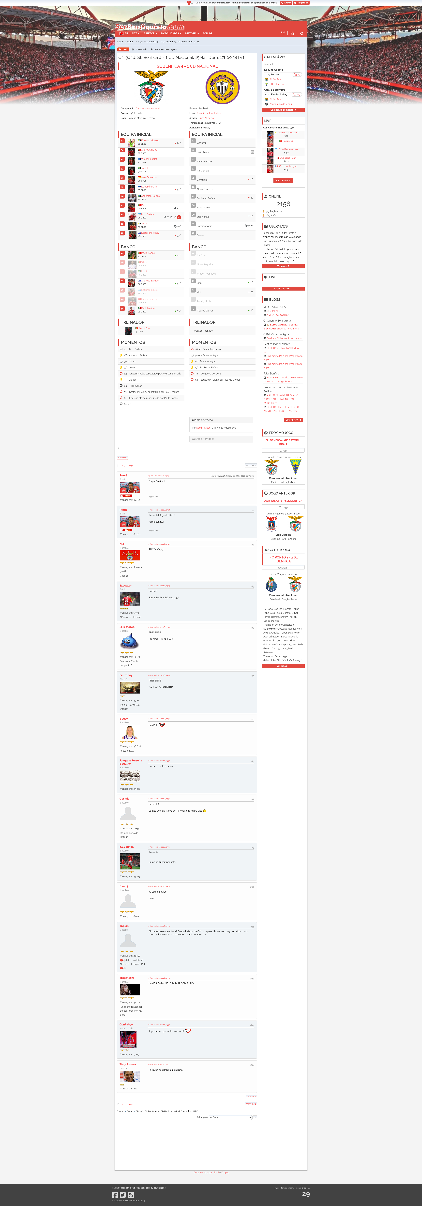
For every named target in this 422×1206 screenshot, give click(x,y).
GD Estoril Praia (278, 84)
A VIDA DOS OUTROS (278, 315)
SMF (216, 1172)
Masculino (269, 64)
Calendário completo (282, 109)
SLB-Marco (127, 627)
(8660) (284, 568)
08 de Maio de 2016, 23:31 (159, 978)
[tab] (221, 420)
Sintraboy (126, 675)
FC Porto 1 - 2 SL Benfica (284, 559)
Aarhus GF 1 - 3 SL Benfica (283, 500)
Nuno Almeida (206, 118)
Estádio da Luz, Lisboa (209, 113)
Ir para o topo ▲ (303, 1188)
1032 (130, 465)
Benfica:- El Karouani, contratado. (284, 338)
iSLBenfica (127, 846)
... (127, 465)
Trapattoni (127, 977)
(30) (285, 450)
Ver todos (282, 666)
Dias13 (124, 886)
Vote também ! (283, 180)
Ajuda (277, 1188)
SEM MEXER (273, 311)
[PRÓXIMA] (244, 465)
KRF (122, 543)
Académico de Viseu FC (282, 104)
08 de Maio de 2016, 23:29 (159, 544)
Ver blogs (292, 420)
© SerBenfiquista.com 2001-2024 (128, 1200)
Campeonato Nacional (148, 108)
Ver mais (281, 266)
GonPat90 (126, 1024)
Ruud (123, 475)
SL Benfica (275, 79)
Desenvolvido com (204, 1172)
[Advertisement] (222, 26)
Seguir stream (281, 288)
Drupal (225, 1172)
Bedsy (124, 718)
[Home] (149, 22)
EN (126, 33)
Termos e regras (287, 1188)
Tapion (124, 926)
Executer (126, 585)
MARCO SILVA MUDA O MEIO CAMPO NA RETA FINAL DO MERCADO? (281, 399)
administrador (203, 427)
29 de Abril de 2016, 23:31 (158, 476)
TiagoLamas (128, 1064)
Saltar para (202, 1117)
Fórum (207, 33)
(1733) (285, 507)
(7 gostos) (153, 530)
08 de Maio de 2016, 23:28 (159, 510)
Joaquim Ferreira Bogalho (131, 762)
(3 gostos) (153, 496)
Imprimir (122, 458)
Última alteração (202, 420)
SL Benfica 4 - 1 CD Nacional (187, 66)
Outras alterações (203, 438)
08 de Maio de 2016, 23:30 (159, 719)
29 (306, 1193)
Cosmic (124, 798)
